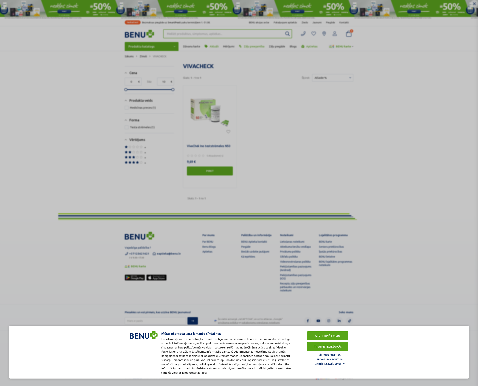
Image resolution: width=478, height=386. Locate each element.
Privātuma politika (330, 359)
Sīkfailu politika (330, 355)
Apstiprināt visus (327, 335)
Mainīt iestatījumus (328, 363)
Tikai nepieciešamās (328, 346)
